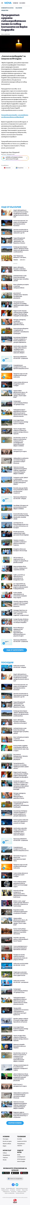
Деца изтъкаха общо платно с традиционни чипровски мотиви (20, 568)
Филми (4, 1159)
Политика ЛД (13, 1191)
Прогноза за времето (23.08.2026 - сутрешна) (20, 357)
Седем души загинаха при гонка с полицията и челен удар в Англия (20, 973)
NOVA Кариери (21, 1159)
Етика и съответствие (9, 1193)
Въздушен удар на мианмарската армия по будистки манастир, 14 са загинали (20, 1115)
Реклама (3, 1188)
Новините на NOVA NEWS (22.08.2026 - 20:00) (20, 964)
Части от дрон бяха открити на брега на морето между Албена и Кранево (20, 431)
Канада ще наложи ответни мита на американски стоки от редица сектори (20, 957)
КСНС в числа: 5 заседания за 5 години (20, 450)
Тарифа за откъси (5, 1189)
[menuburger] (2, 3)
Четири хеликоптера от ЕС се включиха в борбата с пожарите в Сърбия (20, 1067)
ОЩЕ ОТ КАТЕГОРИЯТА (15, 650)
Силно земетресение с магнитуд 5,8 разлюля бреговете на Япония (20, 947)
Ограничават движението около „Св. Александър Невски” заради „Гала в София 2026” (20, 394)
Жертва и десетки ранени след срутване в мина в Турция (20, 939)
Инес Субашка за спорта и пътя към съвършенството (21, 286)
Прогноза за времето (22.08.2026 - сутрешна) (20, 640)
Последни (5, 1139)
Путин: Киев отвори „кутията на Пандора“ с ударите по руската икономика (20, 931)
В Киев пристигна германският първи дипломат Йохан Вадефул (21, 533)
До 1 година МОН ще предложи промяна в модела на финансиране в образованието (20, 586)
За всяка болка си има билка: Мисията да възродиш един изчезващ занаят (21, 278)
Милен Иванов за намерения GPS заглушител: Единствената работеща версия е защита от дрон (19, 632)
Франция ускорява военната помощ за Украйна (19, 1046)
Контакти (18, 1189)
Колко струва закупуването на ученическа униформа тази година (20, 595)
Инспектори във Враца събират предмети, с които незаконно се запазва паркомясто (20, 340)
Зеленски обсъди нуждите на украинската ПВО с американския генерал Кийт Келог (20, 894)
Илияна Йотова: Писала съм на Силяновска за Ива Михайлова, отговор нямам (21, 516)
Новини (15, 3)
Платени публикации (20, 1193)
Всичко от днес (7, 1141)
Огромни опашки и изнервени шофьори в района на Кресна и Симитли (19, 542)
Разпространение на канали (22, 1188)
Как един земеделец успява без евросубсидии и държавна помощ (19, 322)
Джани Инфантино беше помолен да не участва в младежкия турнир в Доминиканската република (20, 1077)
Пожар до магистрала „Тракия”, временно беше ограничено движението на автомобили (21, 249)
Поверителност (6, 1191)
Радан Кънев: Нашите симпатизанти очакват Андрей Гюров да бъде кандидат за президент (20, 313)
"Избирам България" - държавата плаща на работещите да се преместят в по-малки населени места (20, 413)
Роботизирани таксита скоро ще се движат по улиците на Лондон (20, 821)
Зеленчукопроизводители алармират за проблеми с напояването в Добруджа (21, 331)
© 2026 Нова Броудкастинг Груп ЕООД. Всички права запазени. (15, 1197)
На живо (22, 3)
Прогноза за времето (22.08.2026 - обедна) (20, 497)
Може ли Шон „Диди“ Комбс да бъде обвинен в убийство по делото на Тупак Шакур (20, 903)
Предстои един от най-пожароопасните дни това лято (20, 375)
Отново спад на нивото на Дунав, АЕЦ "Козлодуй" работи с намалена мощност (20, 604)
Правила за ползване (22, 1191)
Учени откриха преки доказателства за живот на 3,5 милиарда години (20, 884)
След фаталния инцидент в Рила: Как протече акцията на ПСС (21, 367)
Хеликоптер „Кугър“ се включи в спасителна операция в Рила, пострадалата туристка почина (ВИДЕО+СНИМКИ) (20, 441)
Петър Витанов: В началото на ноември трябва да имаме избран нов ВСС (21, 304)
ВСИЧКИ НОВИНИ (15, 1123)
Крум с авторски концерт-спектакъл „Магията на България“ (20, 268)
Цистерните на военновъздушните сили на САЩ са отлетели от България (20, 525)
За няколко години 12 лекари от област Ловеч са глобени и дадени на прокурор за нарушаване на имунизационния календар (21, 785)
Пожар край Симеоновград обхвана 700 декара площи (20, 402)
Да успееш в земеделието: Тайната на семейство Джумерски (20, 295)
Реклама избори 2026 (10, 1188)
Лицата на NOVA (22, 1141)
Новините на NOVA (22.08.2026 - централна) (20, 981)
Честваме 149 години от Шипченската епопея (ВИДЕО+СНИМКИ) (20, 507)
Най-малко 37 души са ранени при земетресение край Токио (19, 858)
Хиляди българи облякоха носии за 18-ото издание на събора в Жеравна (20, 620)
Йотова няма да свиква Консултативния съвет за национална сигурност (20, 490)
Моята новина (7, 1143)
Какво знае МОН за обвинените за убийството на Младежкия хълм (19, 577)
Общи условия (25, 1189)
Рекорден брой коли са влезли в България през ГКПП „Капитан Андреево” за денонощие (21, 613)
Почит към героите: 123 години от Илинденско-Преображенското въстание (20, 223)
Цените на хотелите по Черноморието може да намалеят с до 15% (20, 231)
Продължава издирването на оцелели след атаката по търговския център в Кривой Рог (20, 1011)
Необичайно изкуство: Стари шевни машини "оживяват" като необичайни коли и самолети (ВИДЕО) (20, 349)
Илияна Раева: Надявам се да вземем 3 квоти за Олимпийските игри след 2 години (20, 748)
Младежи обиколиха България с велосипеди (20, 549)
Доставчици (12, 1189)
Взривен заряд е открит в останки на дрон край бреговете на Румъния (20, 1020)
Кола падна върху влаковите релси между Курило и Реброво (20, 422)
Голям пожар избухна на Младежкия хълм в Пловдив (20, 384)
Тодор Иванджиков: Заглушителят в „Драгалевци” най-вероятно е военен (19, 240)
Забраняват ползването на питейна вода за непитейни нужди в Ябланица (20, 460)
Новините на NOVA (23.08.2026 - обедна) (19, 666)
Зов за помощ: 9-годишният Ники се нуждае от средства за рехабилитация (20, 560)
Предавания (6, 1155)
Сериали (5, 1157)
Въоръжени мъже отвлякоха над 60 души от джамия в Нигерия (20, 911)
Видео (4, 1146)
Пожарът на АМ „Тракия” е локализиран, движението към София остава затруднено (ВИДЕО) (20, 481)
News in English (21, 1161)
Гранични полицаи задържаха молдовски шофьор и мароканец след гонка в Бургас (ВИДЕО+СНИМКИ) (20, 470)
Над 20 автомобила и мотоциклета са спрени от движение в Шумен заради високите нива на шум (21, 213)
